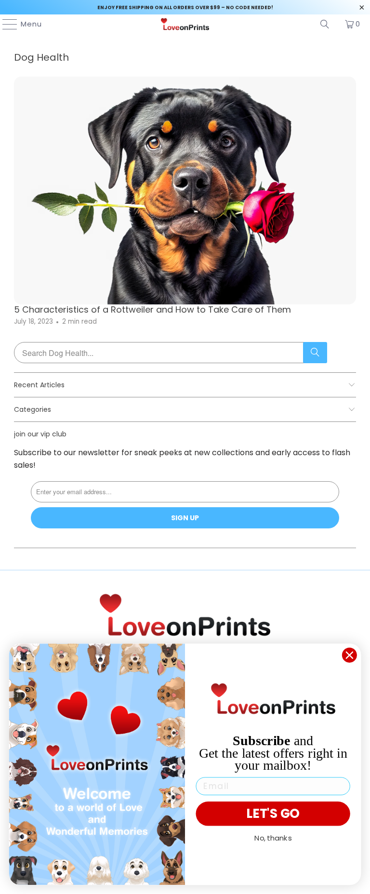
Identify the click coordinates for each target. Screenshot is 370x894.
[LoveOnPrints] (185, 24)
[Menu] (5, 24)
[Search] (325, 24)
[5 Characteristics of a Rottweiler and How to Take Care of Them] (185, 190)
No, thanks (272, 837)
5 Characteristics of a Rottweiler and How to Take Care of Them (152, 309)
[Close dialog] (349, 655)
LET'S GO (273, 813)
